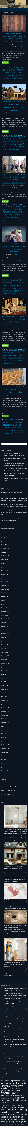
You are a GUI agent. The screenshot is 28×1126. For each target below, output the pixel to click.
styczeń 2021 (5, 652)
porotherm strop (6, 358)
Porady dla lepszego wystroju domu (12, 1036)
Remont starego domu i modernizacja (11, 786)
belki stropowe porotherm (10, 1081)
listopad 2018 (5, 741)
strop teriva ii (21, 146)
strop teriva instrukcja (8, 147)
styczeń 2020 (5, 696)
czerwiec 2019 (5, 722)
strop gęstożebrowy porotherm (14, 74)
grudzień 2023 (5, 585)
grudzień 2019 (5, 700)
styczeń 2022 (5, 607)
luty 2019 (4, 737)
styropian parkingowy (8, 363)
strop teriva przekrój (14, 77)
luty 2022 (4, 604)
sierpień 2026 (5, 541)
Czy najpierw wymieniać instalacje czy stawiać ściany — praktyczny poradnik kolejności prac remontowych (15, 964)
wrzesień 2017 (5, 763)
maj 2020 (4, 681)
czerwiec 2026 (5, 548)
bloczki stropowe (7, 67)
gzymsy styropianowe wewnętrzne (11, 354)
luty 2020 (4, 693)
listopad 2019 (5, 704)
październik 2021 (6, 618)
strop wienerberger (14, 149)
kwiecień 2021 (5, 641)
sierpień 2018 (5, 752)
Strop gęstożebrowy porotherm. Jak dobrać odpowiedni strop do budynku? (14, 319)
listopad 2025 (5, 563)
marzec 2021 (5, 644)
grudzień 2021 (5, 611)
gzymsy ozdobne (16, 69)
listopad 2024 (5, 574)
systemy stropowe (21, 1124)
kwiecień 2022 (5, 596)
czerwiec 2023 (5, 589)
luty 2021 (4, 648)
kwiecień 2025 (5, 567)
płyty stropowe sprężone (9, 212)
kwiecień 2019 (5, 730)
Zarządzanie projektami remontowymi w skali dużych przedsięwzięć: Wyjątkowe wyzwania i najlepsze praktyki (14, 1064)
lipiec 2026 (4, 544)
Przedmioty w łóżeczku (9, 899)
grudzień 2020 (5, 655)
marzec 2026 (5, 559)
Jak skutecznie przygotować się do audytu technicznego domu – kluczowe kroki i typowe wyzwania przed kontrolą (14, 512)
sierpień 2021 (5, 626)
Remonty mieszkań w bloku (8, 790)
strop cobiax (9, 290)
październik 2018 (6, 744)
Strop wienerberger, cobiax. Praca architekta (14, 1018)
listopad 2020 (5, 659)
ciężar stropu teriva (17, 67)
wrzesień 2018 (5, 748)
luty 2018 (4, 759)
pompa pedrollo (6, 143)
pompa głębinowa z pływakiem (15, 141)
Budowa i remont (13, 66)
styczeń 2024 (5, 581)
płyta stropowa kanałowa (16, 211)
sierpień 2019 (5, 715)
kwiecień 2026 (5, 555)
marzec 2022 (5, 600)
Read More (5, 62)
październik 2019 (6, 707)
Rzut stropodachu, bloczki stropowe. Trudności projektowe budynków (14, 389)
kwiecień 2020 (5, 685)
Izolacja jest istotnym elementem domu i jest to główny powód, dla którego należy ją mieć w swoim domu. (15, 1046)
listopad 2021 (5, 615)
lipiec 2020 (4, 674)
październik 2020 (6, 663)
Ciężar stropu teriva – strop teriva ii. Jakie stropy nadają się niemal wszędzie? (14, 177)
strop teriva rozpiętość (8, 291)
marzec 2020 (5, 689)
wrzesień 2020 (5, 667)
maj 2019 (4, 726)
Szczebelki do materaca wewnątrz (12, 998)
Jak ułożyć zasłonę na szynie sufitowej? (13, 1006)
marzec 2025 (5, 570)
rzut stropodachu (7, 144)
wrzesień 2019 (5, 711)
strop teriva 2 (15, 75)
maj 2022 (4, 593)
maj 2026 (4, 552)
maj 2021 (4, 637)
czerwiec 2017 (5, 770)
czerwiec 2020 (5, 678)
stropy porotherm (17, 78)
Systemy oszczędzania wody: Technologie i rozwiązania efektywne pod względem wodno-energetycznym (15, 1071)
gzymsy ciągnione (6, 69)
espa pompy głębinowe (8, 208)
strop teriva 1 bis (6, 75)
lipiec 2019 (4, 718)
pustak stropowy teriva (17, 143)
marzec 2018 (5, 755)
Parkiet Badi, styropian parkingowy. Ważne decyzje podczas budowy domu (14, 36)
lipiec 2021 (4, 630)
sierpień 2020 (5, 670)
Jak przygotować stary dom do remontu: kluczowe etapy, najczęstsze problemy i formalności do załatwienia (13, 868)
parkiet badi (12, 138)
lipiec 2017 (4, 767)
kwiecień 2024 (5, 578)
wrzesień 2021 (5, 622)
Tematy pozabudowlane (7, 794)
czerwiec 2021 (5, 633)
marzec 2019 (5, 733)
